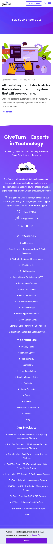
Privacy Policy (27, 347)
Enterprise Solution (27, 295)
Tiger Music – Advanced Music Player (28, 508)
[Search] (45, 3)
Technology (22, 80)
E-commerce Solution (27, 283)
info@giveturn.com (29, 218)
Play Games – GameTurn (28, 407)
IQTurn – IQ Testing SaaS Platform (27, 502)
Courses (28, 413)
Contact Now (34, 3)
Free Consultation (28, 371)
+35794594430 (29, 212)
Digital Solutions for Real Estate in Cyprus (28, 332)
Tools (27, 395)
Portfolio (28, 383)
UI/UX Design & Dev (28, 320)
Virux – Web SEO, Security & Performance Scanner (27, 474)
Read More (7, 112)
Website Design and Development (27, 259)
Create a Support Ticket (27, 377)
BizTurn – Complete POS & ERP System (28, 496)
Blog (28, 419)
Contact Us (28, 365)
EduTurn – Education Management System (28, 480)
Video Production (28, 289)
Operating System (9, 80)
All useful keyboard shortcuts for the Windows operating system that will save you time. (26, 89)
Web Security (28, 265)
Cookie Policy (37, 535)
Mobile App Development (27, 313)
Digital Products (27, 389)
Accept (26, 541)
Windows (31, 80)
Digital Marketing (27, 271)
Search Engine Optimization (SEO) (28, 277)
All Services (27, 243)
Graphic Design (28, 307)
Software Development (27, 301)
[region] (26, 536)
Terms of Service (28, 353)
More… (28, 514)
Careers (27, 401)
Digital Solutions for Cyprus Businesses (28, 326)
